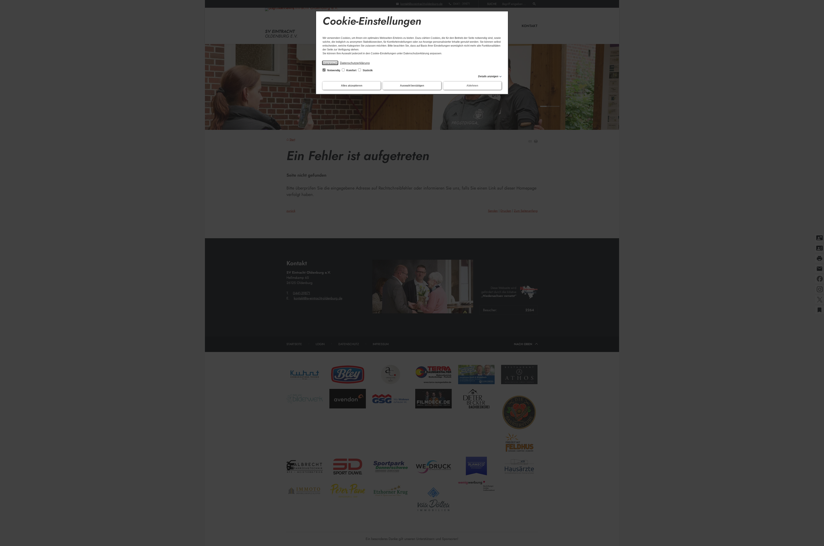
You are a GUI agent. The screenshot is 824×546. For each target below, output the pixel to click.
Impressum (330, 63)
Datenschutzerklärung (355, 63)
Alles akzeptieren (351, 85)
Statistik (367, 70)
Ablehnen (472, 85)
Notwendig (334, 70)
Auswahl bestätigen (412, 85)
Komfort (351, 70)
